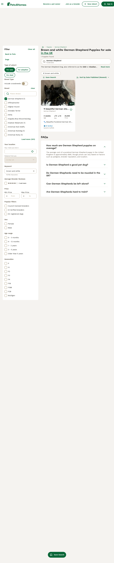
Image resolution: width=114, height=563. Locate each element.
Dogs (7, 60)
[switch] (25, 83)
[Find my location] (32, 151)
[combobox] (17, 151)
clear (33, 88)
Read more (105, 67)
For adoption (23, 70)
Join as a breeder (73, 4)
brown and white (52, 73)
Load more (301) (28, 139)
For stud (9, 75)
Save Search (51, 77)
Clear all (31, 49)
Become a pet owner (51, 4)
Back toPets (10, 54)
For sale (9, 70)
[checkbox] (6, 99)
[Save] (71, 110)
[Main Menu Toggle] (2, 4)
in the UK (47, 53)
